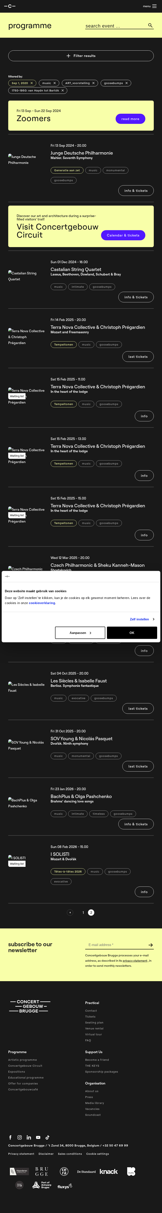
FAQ (88, 1040)
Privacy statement (21, 1153)
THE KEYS (92, 1065)
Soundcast (93, 1114)
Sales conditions (70, 1153)
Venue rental (94, 1028)
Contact (91, 1010)
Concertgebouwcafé (23, 1089)
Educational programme (26, 1077)
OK (132, 632)
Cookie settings (97, 1153)
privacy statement (135, 961)
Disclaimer (46, 1153)
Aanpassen (78, 632)
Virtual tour (93, 1034)
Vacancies (92, 1109)
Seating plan (94, 1022)
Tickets (90, 1016)
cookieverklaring (42, 602)
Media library (94, 1103)
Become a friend (97, 1059)
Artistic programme (22, 1059)
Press (89, 1097)
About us (92, 1091)
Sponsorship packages (101, 1071)
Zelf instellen (139, 619)
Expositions (16, 1071)
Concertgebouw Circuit (25, 1065)
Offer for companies (23, 1083)
